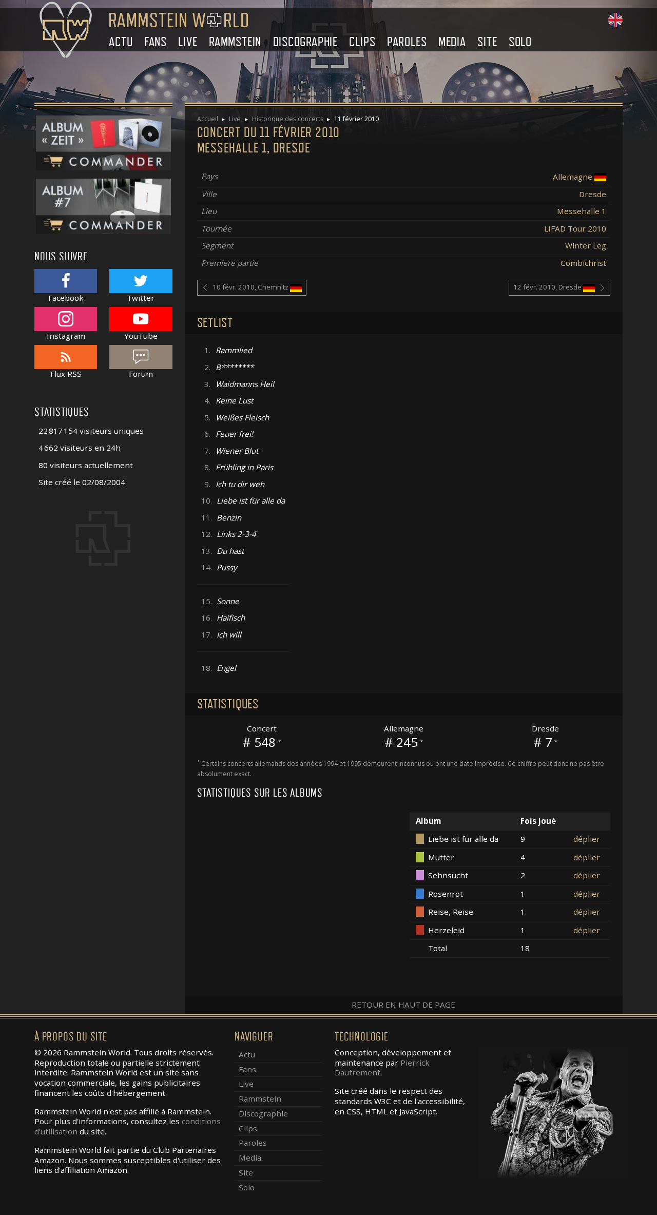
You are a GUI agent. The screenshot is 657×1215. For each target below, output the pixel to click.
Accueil (207, 118)
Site (487, 41)
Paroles (407, 41)
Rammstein (235, 41)
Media (452, 41)
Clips (362, 41)
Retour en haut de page (403, 1004)
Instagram (66, 335)
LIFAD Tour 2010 (575, 228)
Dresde (592, 194)
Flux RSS (66, 373)
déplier (586, 839)
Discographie (305, 41)
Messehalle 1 (581, 211)
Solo (520, 41)
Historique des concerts (287, 118)
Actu (120, 41)
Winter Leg (585, 245)
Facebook (66, 297)
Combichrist (583, 263)
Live (187, 41)
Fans (155, 41)
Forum (141, 373)
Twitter (140, 297)
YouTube (141, 335)
